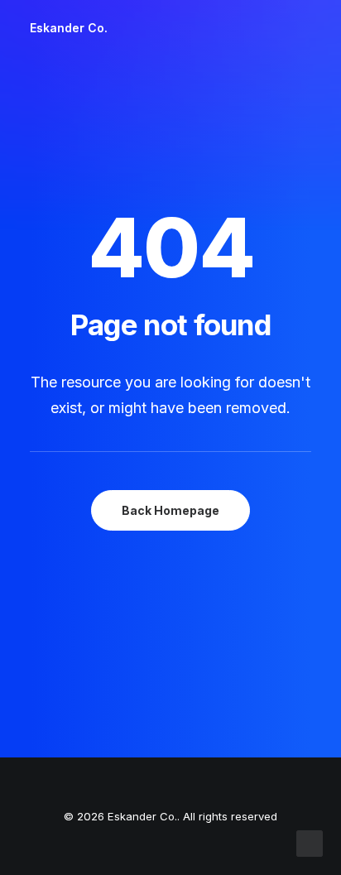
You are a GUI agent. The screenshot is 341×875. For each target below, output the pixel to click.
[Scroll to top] (309, 842)
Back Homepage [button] (170, 510)
